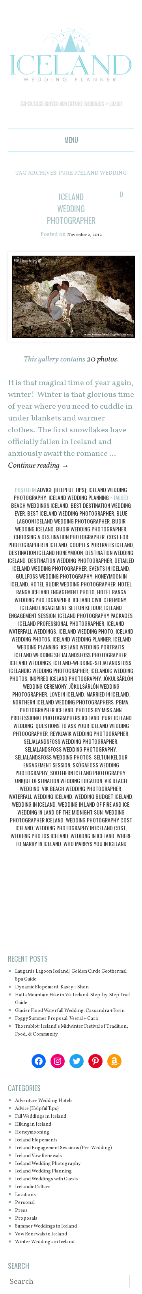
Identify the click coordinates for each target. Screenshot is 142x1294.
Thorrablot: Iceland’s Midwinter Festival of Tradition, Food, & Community (74, 1038)
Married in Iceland (107, 694)
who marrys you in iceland (95, 844)
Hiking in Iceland (39, 1132)
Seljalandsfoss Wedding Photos (53, 757)
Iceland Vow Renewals (46, 1171)
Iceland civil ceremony (99, 600)
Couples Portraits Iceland (101, 545)
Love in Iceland (66, 694)
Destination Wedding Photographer (70, 561)
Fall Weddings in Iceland (49, 1125)
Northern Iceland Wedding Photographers (63, 702)
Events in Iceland (109, 568)
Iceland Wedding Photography (57, 1179)
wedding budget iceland (103, 797)
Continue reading (38, 466)
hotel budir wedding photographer (73, 584)
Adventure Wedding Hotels (52, 1109)
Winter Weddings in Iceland (53, 1258)
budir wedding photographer (91, 529)
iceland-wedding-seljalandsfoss (92, 663)
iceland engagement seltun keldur (61, 608)
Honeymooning (37, 1140)
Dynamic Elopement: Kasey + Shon (62, 987)
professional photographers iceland (55, 718)
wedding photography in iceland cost (81, 828)
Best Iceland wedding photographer (70, 513)
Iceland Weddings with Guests (56, 1195)
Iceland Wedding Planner (81, 639)
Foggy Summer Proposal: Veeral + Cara (68, 1027)
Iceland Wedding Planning (79, 498)
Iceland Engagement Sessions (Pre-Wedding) (63, 1160)
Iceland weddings (30, 663)
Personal (27, 1219)
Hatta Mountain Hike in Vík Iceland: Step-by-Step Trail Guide (71, 999)
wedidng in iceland (92, 836)
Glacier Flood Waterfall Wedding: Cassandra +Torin (61, 1015)
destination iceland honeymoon (46, 553)
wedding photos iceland (39, 836)
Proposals (29, 1234)
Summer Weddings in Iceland (55, 1242)
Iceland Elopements (42, 1148)
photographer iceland (46, 710)
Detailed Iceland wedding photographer (73, 565)
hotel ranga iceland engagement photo (74, 588)
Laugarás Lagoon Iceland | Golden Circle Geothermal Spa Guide (70, 976)
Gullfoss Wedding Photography (54, 576)
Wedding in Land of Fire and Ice (93, 804)
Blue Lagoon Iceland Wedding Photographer (72, 517)
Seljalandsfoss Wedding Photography (70, 749)
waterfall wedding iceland (40, 797)
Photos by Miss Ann (98, 710)
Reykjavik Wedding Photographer (89, 734)
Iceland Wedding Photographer (76, 207)
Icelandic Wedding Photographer (48, 671)
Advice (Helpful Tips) (61, 490)
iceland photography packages (95, 616)
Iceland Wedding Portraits (92, 647)
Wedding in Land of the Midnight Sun (60, 812)
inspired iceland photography (65, 679)
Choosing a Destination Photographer (59, 537)
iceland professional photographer (61, 623)
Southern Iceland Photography (87, 773)
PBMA (122, 702)
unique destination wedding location (58, 781)
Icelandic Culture (39, 1203)
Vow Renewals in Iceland (49, 1250)
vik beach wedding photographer (81, 789)
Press (22, 1226)
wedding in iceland (34, 804)
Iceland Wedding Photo (85, 631)
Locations (28, 1211)
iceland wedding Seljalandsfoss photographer (70, 655)
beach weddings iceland (39, 505)
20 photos (102, 359)
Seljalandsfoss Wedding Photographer (70, 741)
